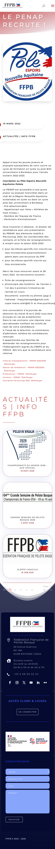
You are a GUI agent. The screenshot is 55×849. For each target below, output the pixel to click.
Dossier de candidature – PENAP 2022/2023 (23, 367)
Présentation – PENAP (13, 374)
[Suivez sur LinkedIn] (38, 683)
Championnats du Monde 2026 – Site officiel (27, 466)
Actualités (11, 136)
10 (44, 590)
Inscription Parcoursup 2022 (16, 381)
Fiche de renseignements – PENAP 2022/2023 (24, 361)
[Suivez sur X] (24, 683)
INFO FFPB (28, 136)
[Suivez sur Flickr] (45, 683)
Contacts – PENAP (11, 377)
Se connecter (28, 712)
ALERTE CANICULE (27, 569)
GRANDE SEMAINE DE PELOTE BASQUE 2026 (27, 518)
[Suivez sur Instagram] (17, 683)
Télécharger (9, 364)
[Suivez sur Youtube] (31, 683)
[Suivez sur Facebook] (10, 683)
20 (51, 590)
